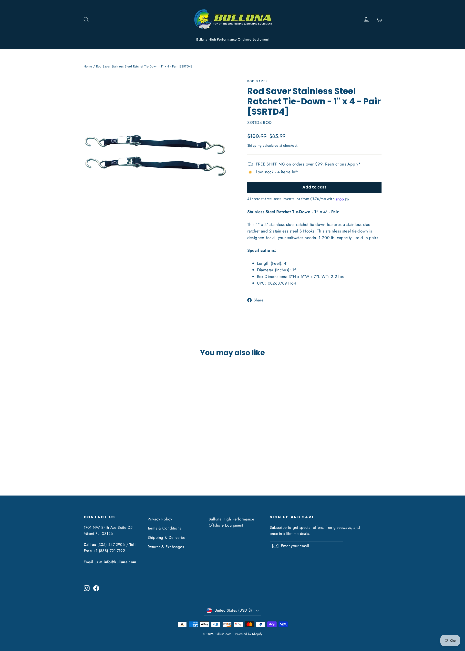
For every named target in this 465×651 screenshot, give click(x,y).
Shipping (254, 145)
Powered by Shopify (248, 634)
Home (88, 66)
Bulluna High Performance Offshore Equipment (232, 39)
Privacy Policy (160, 519)
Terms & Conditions (164, 528)
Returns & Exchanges (166, 547)
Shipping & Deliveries (167, 537)
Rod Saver (257, 81)
